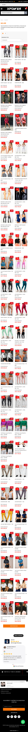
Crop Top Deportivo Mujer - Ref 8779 (7, 548)
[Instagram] (8, 716)
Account (3, 4)
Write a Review (18, 635)
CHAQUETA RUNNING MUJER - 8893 (21, 129)
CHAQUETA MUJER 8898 (5, 363)
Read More (6, 661)
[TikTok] (11, 716)
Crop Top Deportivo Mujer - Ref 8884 (21, 594)
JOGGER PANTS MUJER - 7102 (7, 524)
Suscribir (14, 709)
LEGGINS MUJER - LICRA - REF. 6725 (20, 295)
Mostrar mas (14, 626)
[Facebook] (15, 716)
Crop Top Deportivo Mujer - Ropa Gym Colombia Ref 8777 (21, 449)
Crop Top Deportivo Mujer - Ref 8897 (7, 272)
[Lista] (5, 33)
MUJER (6, 20)
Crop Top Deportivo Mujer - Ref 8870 (7, 179)
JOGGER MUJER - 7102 (5, 479)
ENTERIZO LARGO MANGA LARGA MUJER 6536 (6, 60)
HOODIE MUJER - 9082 (19, 82)
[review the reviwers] (4, 651)
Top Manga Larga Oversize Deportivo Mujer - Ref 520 (20, 617)
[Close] (27, 680)
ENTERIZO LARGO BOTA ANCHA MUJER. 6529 (6, 202)
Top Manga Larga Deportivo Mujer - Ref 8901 (6, 434)
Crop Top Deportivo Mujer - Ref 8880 (7, 617)
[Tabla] (3, 33)
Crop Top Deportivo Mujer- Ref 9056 (21, 525)
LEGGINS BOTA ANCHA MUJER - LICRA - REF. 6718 (21, 179)
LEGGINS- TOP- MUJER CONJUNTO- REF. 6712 (19, 341)
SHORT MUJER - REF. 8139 (20, 59)
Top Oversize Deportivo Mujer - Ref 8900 (21, 548)
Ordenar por (5, 37)
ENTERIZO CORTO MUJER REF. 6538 (20, 226)
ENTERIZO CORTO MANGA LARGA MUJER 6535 (6, 106)
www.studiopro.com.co (14, 726)
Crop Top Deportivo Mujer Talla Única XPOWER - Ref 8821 (7, 156)
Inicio (2, 20)
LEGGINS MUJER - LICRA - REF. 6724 (20, 156)
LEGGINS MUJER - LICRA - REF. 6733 (6, 295)
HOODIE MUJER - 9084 (19, 248)
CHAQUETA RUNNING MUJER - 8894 (7, 249)
